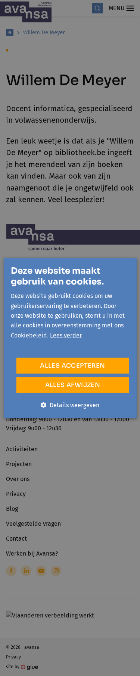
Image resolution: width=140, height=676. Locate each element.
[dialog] (70, 338)
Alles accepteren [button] (72, 366)
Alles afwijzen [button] (72, 385)
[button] (70, 405)
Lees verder (66, 335)
